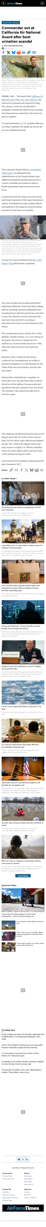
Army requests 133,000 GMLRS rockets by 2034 (29, 922)
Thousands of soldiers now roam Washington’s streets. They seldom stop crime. (22, 1070)
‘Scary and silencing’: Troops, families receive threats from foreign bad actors (21, 627)
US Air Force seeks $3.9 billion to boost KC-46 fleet (21, 707)
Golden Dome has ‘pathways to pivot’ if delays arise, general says (21, 667)
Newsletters (28, 1179)
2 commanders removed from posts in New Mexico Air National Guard (20, 1054)
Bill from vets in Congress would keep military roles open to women (21, 862)
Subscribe (27, 1176)
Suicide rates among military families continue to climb (22, 823)
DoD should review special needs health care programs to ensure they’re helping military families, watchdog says (21, 588)
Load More (23, 875)
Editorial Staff (7, 1200)
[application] (23, 900)
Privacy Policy (7, 1176)
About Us (27, 1195)
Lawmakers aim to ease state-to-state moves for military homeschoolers (22, 546)
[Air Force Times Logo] (14, 3)
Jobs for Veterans (30, 1197)
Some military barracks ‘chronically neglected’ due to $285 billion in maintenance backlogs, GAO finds (23, 1036)
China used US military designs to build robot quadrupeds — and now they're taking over (19, 915)
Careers (27, 1192)
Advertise (5, 1192)
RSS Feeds (28, 1181)
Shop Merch (28, 1184)
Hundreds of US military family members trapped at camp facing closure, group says (23, 1062)
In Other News (9, 478)
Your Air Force (11, 22)
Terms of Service (8, 1179)
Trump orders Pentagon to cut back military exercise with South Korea (30, 944)
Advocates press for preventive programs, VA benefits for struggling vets (21, 783)
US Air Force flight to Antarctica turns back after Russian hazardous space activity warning (22, 1046)
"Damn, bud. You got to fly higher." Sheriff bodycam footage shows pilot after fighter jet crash (29, 934)
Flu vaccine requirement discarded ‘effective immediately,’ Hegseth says (20, 745)
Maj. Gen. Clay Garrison (26, 100)
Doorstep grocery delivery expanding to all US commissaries (21, 508)
